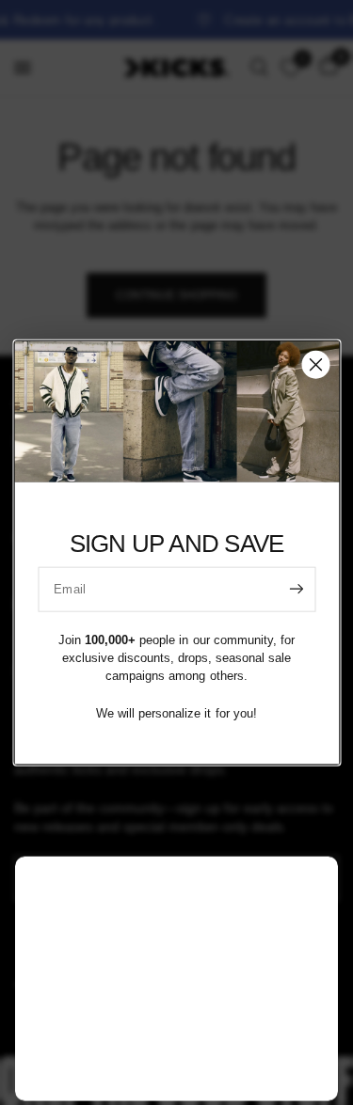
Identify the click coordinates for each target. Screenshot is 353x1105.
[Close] (315, 364)
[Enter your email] (296, 588)
